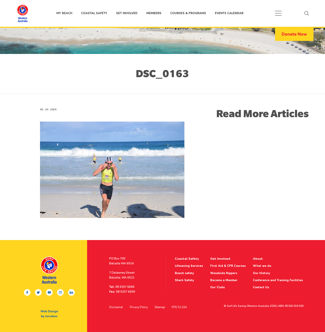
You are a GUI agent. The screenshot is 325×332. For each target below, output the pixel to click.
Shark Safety (184, 280)
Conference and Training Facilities (278, 280)
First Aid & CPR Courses (228, 266)
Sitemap (160, 307)
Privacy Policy (139, 307)
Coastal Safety (94, 13)
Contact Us (261, 287)
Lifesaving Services (189, 266)
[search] (306, 13)
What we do (262, 266)
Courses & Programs (188, 13)
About (258, 259)
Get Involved (127, 13)
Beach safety (184, 273)
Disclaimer (116, 307)
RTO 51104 (179, 307)
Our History (261, 273)
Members (153, 13)
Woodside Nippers (223, 273)
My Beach (22, 13)
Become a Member (223, 280)
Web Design (49, 311)
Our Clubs (217, 287)
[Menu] (278, 13)
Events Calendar (229, 13)
